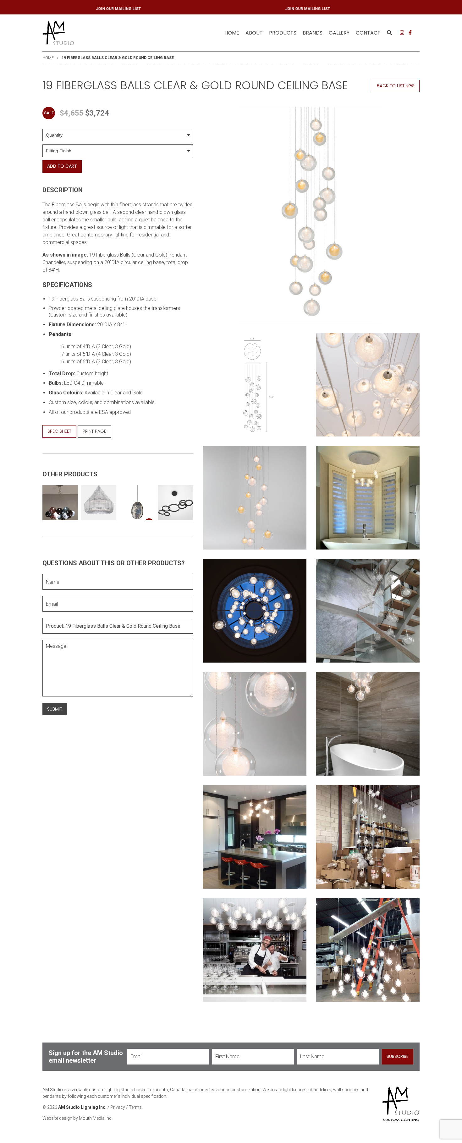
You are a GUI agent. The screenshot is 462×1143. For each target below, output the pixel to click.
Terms (135, 1107)
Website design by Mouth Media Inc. (77, 1118)
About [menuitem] (254, 32)
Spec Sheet (59, 431)
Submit (55, 709)
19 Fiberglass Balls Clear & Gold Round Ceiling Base (118, 58)
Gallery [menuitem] (339, 32)
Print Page (94, 431)
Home (231, 32)
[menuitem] (231, 33)
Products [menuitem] (282, 32)
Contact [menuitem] (368, 32)
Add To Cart (62, 166)
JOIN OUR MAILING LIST (135, 9)
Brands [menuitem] (312, 32)
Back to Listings (396, 86)
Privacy (117, 1107)
